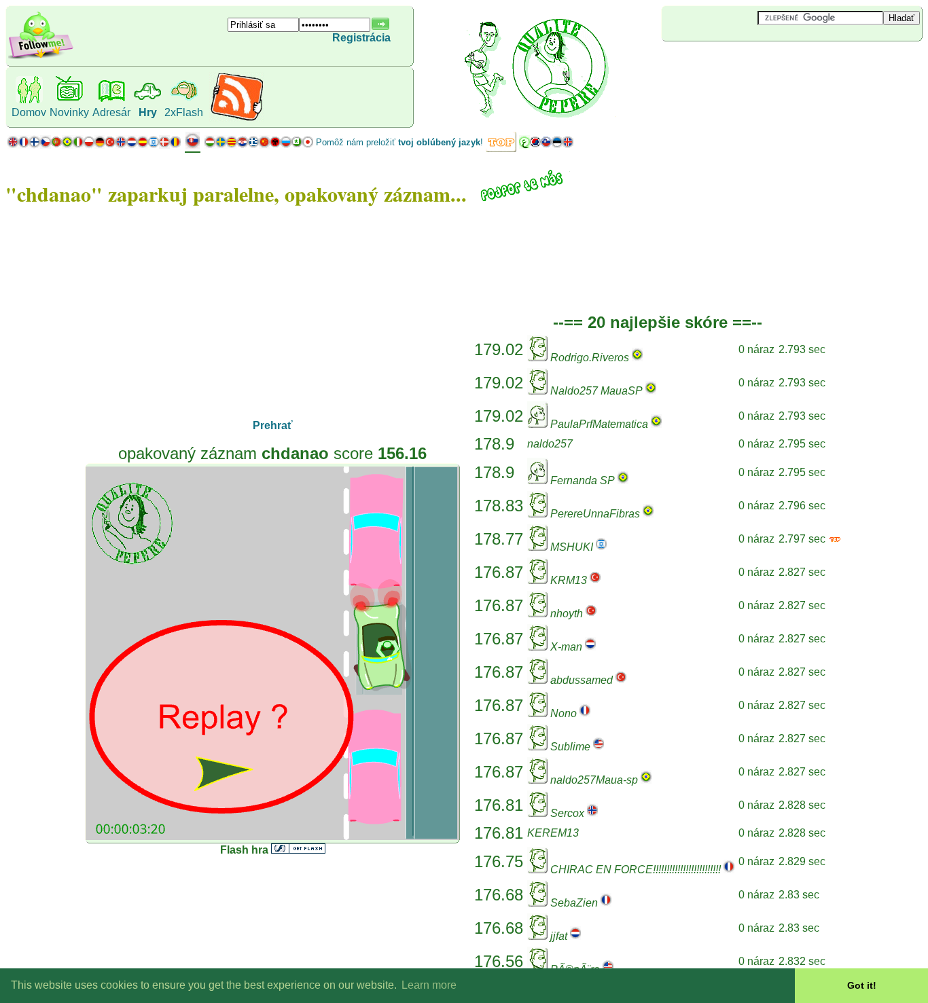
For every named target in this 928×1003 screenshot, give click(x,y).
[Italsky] (78, 145)
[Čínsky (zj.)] (264, 145)
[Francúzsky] (23, 145)
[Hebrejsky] (153, 145)
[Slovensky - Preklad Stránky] (192, 145)
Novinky (69, 112)
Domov (29, 112)
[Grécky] (253, 145)
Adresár (111, 112)
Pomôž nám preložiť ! (399, 142)
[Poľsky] (89, 145)
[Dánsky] (164, 145)
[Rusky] (286, 145)
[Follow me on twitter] (40, 57)
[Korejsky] (535, 145)
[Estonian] (557, 145)
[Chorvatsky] (242, 145)
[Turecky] (110, 145)
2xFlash (183, 112)
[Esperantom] (296, 145)
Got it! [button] (861, 985)
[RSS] (236, 118)
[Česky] (45, 145)
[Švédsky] (220, 145)
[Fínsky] (34, 145)
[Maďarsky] (209, 145)
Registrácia (361, 37)
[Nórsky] (120, 145)
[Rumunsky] (175, 145)
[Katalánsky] (231, 145)
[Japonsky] (307, 145)
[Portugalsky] (62, 145)
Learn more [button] (429, 985)
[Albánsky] (275, 145)
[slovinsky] (546, 145)
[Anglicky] (12, 145)
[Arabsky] (524, 145)
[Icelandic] (568, 145)
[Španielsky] (142, 145)
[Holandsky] (131, 145)
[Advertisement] (742, 63)
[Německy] (99, 145)
